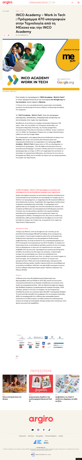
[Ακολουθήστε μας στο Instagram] (38, 430)
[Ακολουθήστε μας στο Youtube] (33, 430)
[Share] (4, 35)
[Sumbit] (54, 2)
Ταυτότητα (31, 436)
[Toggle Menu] (78, 2)
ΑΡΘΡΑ (17, 11)
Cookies (61, 436)
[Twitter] (13, 35)
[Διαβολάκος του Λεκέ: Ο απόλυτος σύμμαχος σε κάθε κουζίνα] (67, 384)
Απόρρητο (78, 459)
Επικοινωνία (22, 436)
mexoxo (19, 140)
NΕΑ (22, 11)
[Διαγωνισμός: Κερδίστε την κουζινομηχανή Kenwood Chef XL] (41, 384)
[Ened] (46, 442)
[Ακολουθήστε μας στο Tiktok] (49, 430)
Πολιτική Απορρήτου (51, 436)
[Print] (8, 35)
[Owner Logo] (37, 441)
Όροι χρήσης (39, 436)
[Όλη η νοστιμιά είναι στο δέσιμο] (15, 384)
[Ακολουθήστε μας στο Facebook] (44, 430)
